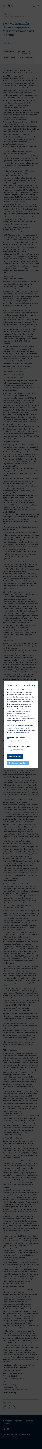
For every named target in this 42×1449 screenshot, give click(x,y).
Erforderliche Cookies (17, 738)
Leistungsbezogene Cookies (19, 747)
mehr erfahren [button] (18, 741)
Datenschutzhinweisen (21, 733)
